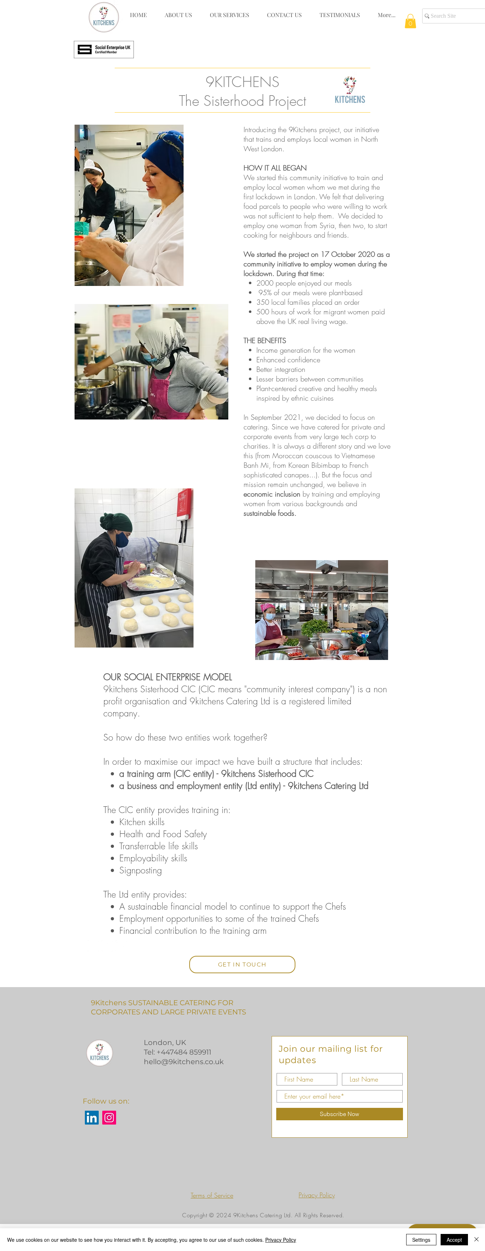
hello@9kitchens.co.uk (184, 1061)
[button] (410, 21)
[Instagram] (109, 1118)
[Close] (476, 1239)
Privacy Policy (280, 1239)
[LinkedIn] (92, 1118)
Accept (454, 1239)
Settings (421, 1239)
